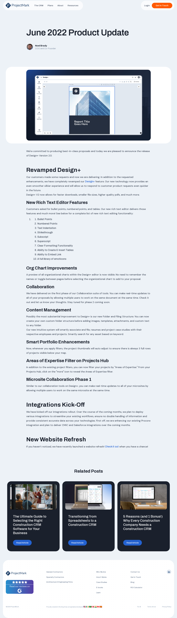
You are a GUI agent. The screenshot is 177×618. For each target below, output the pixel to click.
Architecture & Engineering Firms (59, 582)
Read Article (22, 543)
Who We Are (101, 572)
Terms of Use (151, 607)
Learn (98, 593)
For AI (139, 607)
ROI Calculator (136, 588)
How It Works (101, 577)
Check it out (112, 446)
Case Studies (101, 582)
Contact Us (135, 572)
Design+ (90, 181)
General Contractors (54, 572)
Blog (132, 582)
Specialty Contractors (55, 577)
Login (147, 5)
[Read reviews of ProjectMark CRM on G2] (19, 587)
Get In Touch (162, 5)
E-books (99, 588)
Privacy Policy (166, 607)
